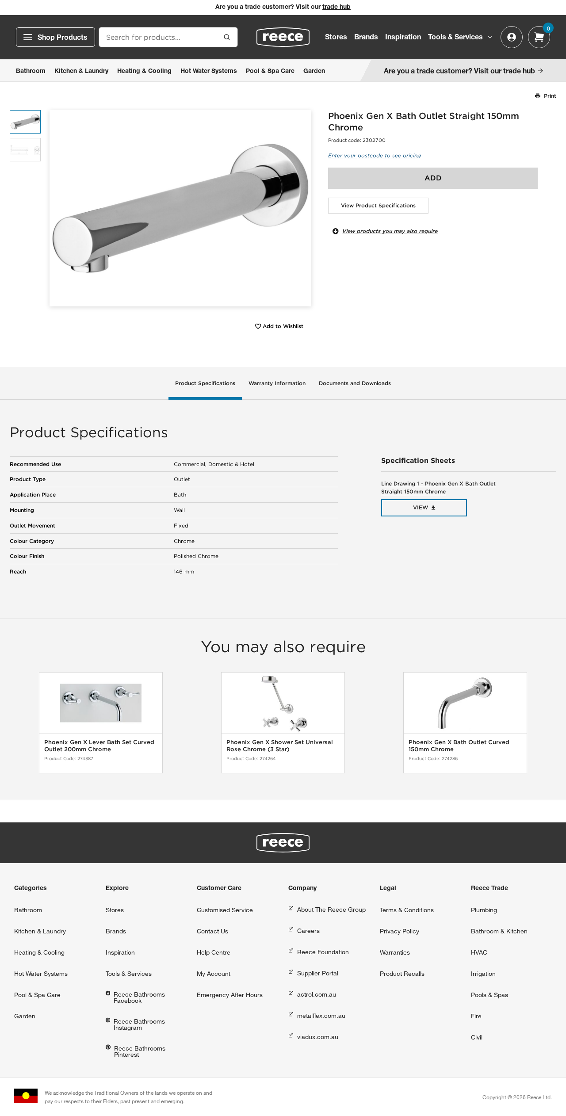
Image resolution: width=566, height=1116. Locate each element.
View (420, 507)
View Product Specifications (378, 205)
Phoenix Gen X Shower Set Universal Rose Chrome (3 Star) (279, 746)
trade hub (336, 7)
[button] (301, 208)
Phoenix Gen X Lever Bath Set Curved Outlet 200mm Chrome (99, 746)
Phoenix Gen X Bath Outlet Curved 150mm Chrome (459, 746)
